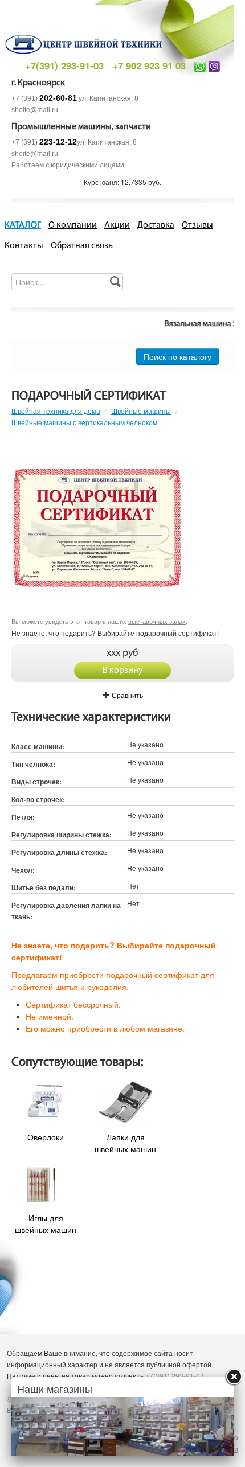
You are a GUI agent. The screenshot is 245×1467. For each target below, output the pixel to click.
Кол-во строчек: (38, 799)
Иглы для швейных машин (45, 1223)
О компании (72, 225)
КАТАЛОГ (23, 225)
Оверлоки (45, 1137)
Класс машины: (37, 746)
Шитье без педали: (43, 887)
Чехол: (23, 870)
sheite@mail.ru (34, 110)
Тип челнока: (33, 764)
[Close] (233, 1377)
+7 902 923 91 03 (149, 65)
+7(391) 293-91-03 (64, 65)
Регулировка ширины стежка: (61, 834)
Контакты (24, 245)
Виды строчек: (36, 781)
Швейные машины (141, 411)
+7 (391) (44, 98)
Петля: (23, 817)
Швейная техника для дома (55, 411)
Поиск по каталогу (177, 356)
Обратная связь (82, 245)
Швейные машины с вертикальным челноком (84, 422)
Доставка (155, 225)
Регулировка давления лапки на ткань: (66, 911)
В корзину (123, 670)
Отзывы (197, 225)
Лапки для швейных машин (125, 1142)
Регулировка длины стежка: (59, 852)
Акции (117, 225)
